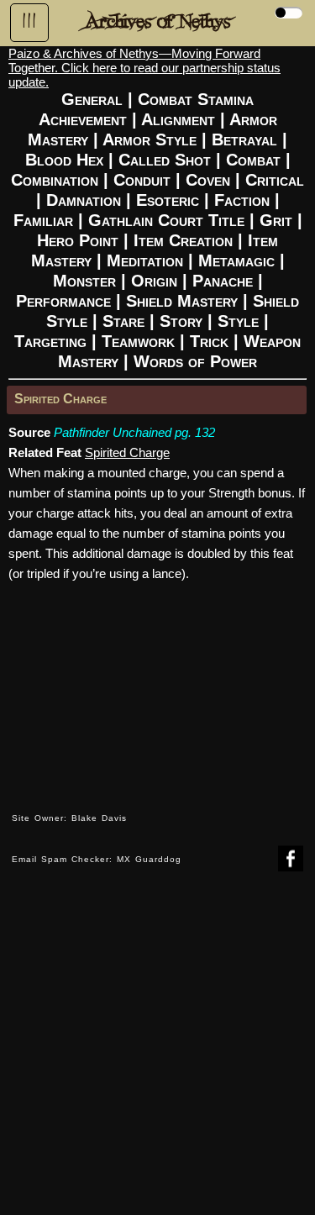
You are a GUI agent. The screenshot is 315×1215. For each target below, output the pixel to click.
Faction (242, 200)
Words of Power (195, 361)
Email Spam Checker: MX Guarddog (96, 859)
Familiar (43, 220)
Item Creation (183, 240)
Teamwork (138, 341)
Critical (274, 180)
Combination (54, 180)
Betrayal (244, 139)
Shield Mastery (182, 301)
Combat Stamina (196, 99)
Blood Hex (64, 159)
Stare (123, 321)
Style (238, 321)
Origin (154, 280)
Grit (276, 220)
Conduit (142, 180)
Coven (208, 180)
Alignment (178, 119)
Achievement (83, 119)
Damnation (83, 200)
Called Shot (164, 159)
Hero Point (77, 240)
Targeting (50, 341)
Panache (222, 280)
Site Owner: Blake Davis (69, 818)
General (92, 99)
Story (181, 321)
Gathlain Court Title (166, 220)
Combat (253, 159)
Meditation (145, 260)
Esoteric (167, 200)
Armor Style (149, 139)
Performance (63, 301)
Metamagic (236, 260)
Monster (84, 280)
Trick (209, 341)
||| (29, 21)
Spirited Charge (60, 399)
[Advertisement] (157, 1055)
